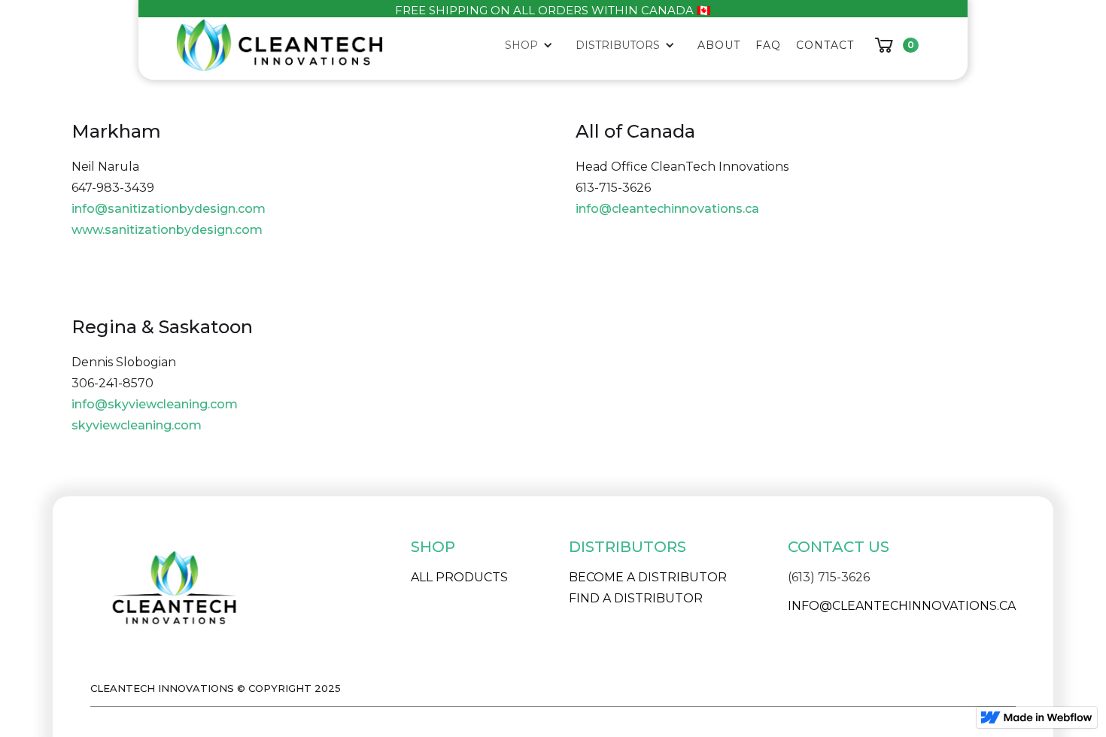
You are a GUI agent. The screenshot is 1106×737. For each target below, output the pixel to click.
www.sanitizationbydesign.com (167, 230)
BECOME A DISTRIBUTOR (648, 577)
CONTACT (825, 45)
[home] (279, 45)
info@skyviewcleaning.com (154, 404)
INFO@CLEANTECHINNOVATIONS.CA (902, 606)
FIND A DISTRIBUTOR (636, 598)
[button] (532, 45)
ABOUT (718, 45)
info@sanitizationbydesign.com (168, 209)
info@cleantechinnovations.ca (667, 209)
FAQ (768, 45)
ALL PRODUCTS (459, 577)
